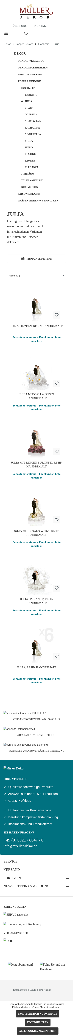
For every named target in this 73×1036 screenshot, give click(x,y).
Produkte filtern (39, 258)
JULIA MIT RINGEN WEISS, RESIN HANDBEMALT (36, 532)
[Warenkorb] (44, 33)
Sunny (29, 147)
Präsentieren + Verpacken (38, 200)
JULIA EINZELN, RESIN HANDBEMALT (36, 326)
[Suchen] (16, 33)
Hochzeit (28, 88)
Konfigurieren (37, 1022)
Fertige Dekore (30, 74)
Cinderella (33, 134)
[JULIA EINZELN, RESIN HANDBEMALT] (36, 303)
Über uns (20, 25)
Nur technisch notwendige (37, 1013)
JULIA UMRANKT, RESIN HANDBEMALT (36, 601)
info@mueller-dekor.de (20, 846)
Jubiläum (27, 174)
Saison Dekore (29, 193)
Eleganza (31, 167)
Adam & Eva (33, 121)
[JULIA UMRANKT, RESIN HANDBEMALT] (36, 577)
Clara (29, 108)
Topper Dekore (29, 81)
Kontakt (41, 25)
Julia (28, 101)
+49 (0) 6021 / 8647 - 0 (23, 840)
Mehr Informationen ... (50, 1007)
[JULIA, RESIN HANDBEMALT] (36, 645)
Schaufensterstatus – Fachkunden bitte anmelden (37, 339)
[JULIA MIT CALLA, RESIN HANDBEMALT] (36, 372)
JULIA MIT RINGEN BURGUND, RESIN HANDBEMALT (36, 464)
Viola (29, 141)
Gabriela (31, 114)
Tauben (30, 160)
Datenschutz (20, 989)
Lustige (30, 154)
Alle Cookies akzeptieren (37, 1031)
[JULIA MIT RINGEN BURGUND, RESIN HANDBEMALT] (36, 440)
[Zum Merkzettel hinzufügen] (56, 315)
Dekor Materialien (33, 67)
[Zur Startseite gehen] (36, 11)
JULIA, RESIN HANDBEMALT (36, 667)
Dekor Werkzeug (31, 60)
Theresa (30, 94)
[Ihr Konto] (36, 33)
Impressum (45, 989)
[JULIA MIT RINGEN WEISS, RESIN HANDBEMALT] (36, 508)
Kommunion (29, 187)
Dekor (20, 53)
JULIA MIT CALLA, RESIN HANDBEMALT (36, 396)
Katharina (32, 127)
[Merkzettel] (26, 33)
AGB (33, 989)
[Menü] (6, 33)
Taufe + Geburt (32, 180)
